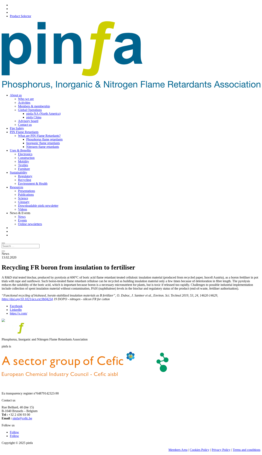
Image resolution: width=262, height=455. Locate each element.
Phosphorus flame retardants (44, 139)
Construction (26, 158)
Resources (16, 187)
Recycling (24, 180)
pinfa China (33, 117)
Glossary (23, 202)
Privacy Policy (221, 450)
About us (16, 95)
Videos (22, 209)
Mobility (23, 161)
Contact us (25, 124)
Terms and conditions (246, 450)
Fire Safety (17, 128)
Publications (26, 194)
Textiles (23, 165)
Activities (24, 102)
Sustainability (18, 172)
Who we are (26, 99)
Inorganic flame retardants (43, 143)
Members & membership (34, 106)
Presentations (26, 191)
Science (23, 198)
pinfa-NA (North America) (43, 113)
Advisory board (28, 121)
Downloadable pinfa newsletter (38, 205)
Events (22, 220)
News (22, 216)
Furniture (24, 169)
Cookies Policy (199, 450)
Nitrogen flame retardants (42, 146)
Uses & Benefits (20, 150)
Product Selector (20, 16)
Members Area (177, 450)
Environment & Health (32, 183)
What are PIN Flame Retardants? (39, 135)
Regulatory (25, 176)
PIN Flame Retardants (24, 132)
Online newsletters (30, 224)
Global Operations (30, 110)
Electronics (25, 154)
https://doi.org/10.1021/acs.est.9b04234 (27, 299)
